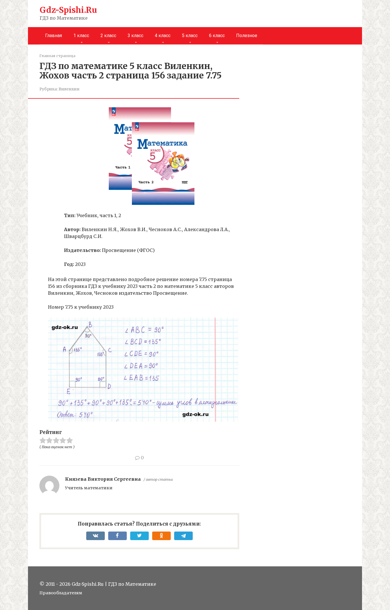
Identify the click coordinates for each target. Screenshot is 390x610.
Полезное (246, 35)
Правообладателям (60, 592)
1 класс (81, 35)
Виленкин (69, 89)
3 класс (135, 35)
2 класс (108, 35)
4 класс (162, 35)
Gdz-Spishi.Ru (68, 10)
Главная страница (57, 55)
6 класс (217, 35)
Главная (53, 35)
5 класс (190, 35)
